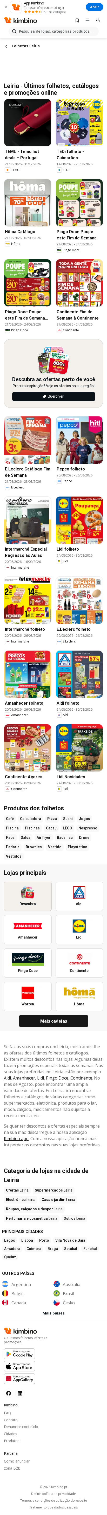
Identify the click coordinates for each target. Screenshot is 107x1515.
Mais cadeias (53, 1021)
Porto (44, 1240)
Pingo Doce (57, 1078)
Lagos (9, 1240)
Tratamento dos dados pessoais (53, 1507)
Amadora (12, 1249)
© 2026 (53, 1487)
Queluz (10, 1257)
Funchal (90, 1249)
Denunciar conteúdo (21, 1426)
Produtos (11, 1440)
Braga (53, 1249)
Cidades (10, 1433)
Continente (81, 1078)
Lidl (40, 1078)
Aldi (7, 1078)
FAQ (7, 1412)
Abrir (94, 6)
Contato (11, 1419)
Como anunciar (17, 1461)
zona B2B (12, 1468)
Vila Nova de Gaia (70, 1240)
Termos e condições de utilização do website (53, 1501)
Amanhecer (24, 1078)
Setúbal (70, 1249)
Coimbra (33, 1249)
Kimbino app (16, 1138)
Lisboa (27, 1240)
